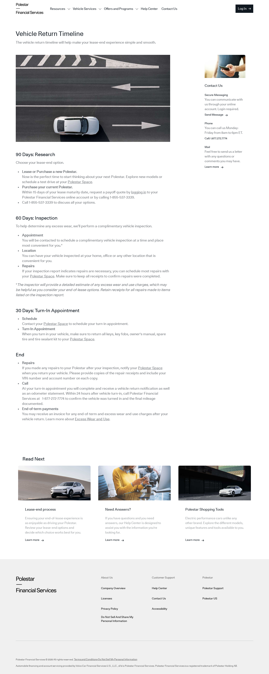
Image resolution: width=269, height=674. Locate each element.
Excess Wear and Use (92, 419)
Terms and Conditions (86, 659)
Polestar (76, 339)
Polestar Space (80, 182)
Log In (242, 8)
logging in (138, 192)
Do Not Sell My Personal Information (117, 659)
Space (88, 339)
